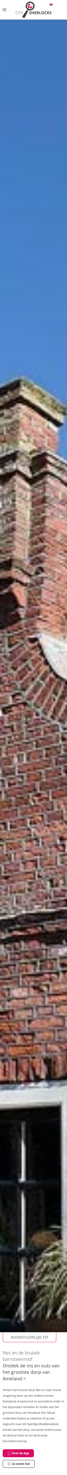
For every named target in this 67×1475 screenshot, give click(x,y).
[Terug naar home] (33, 10)
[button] (4, 10)
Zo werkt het (21, 1464)
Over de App (20, 1453)
